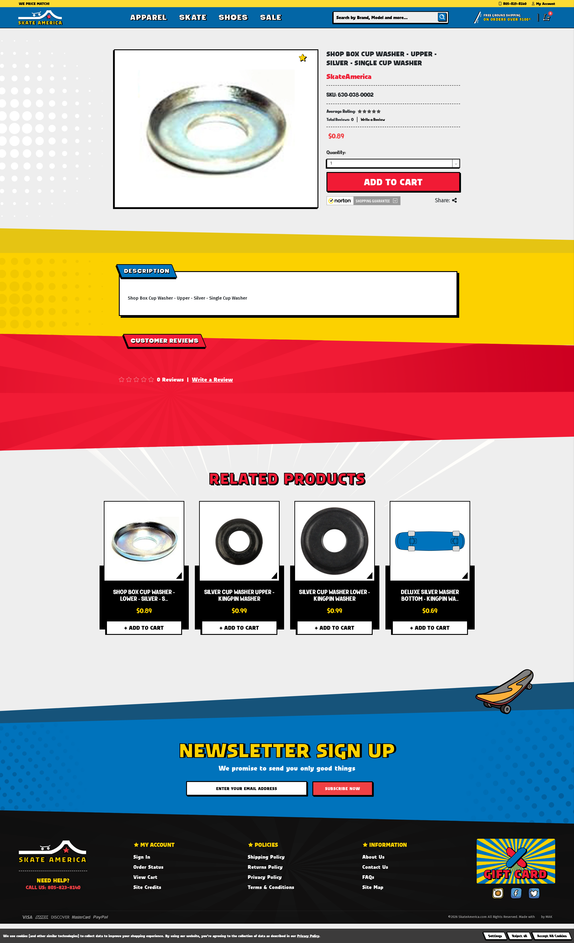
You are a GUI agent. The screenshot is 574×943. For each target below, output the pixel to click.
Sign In (141, 856)
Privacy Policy (265, 876)
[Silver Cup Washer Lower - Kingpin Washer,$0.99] (335, 541)
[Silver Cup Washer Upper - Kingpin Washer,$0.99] (239, 541)
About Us (373, 856)
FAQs (368, 876)
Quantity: (336, 152)
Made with (527, 917)
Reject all (519, 935)
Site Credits (147, 887)
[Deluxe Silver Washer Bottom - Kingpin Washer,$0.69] (430, 541)
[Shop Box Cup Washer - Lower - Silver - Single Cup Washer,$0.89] (144, 541)
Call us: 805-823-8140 (53, 887)
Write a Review (212, 379)
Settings (495, 935)
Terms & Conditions (271, 887)
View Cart (145, 876)
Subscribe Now (342, 788)
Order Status (148, 866)
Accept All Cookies (551, 935)
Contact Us (375, 866)
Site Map (372, 887)
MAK (549, 917)
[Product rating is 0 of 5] (369, 111)
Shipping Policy (266, 856)
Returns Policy (265, 866)
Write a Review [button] (373, 119)
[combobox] (391, 17)
